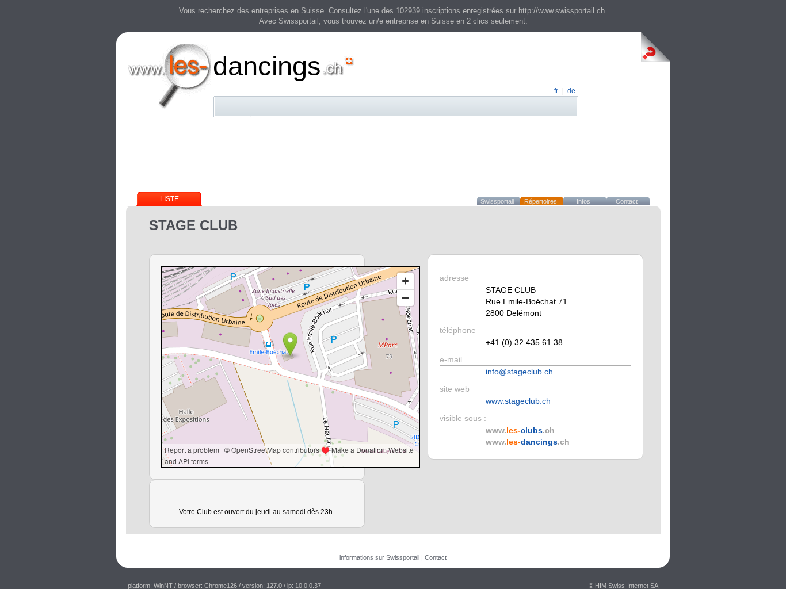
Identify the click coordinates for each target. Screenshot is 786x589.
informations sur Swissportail (379, 557)
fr (556, 91)
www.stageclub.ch (518, 401)
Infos (583, 201)
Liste (169, 199)
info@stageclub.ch (519, 371)
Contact (627, 201)
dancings (267, 66)
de (571, 91)
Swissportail (497, 201)
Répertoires (540, 201)
